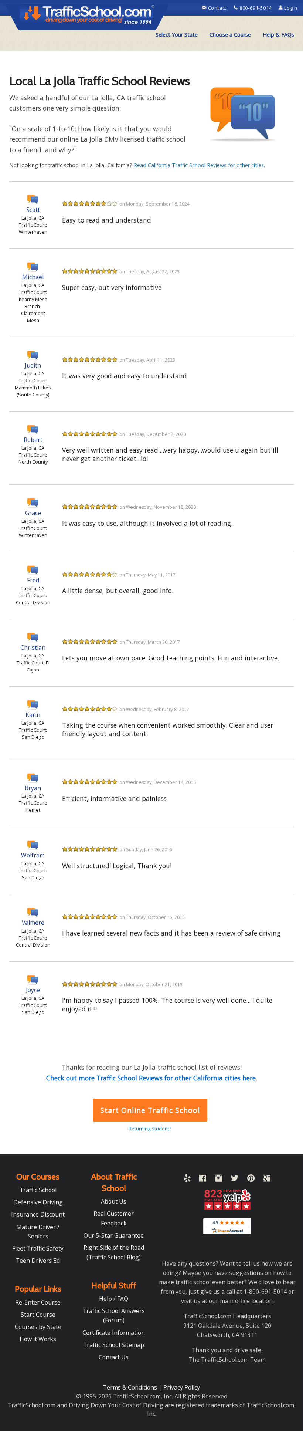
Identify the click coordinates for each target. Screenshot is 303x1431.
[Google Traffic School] (266, 1179)
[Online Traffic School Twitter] (234, 1179)
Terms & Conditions (131, 1387)
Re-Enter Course (38, 1302)
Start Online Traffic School (150, 1110)
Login (290, 7)
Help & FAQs (278, 34)
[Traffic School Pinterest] (251, 1179)
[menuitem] (177, 35)
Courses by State (38, 1327)
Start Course (38, 1314)
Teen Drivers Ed (38, 1260)
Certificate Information (113, 1333)
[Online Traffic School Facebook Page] (202, 1179)
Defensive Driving (38, 1202)
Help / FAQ (113, 1299)
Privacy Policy (181, 1387)
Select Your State (177, 34)
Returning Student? (150, 1128)
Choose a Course (230, 34)
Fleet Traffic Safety (38, 1248)
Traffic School (38, 1190)
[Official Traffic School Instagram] (218, 1179)
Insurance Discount (38, 1214)
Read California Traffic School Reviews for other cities (199, 165)
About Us (113, 1201)
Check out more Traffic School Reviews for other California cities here (151, 1077)
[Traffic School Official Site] (87, 16)
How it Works (38, 1339)
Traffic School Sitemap (113, 1345)
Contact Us (114, 1357)
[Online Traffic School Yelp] (187, 1179)
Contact (217, 7)
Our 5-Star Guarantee (114, 1235)
